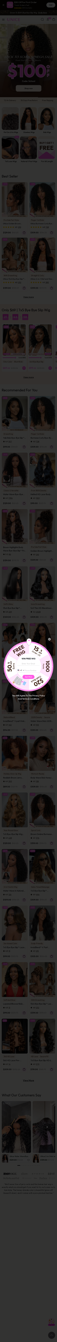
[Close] (49, 639)
